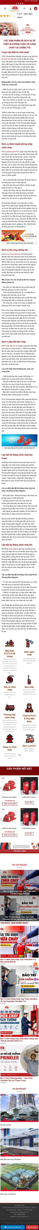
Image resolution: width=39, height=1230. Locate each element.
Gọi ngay (33, 1227)
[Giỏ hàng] (35, 8)
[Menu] (5, 8)
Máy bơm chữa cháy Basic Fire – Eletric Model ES (9, 797)
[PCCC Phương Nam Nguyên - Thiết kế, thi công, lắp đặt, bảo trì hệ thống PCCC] (15, 8)
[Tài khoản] (30, 8)
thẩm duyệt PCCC (13, 151)
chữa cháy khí (13, 549)
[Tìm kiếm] (24, 8)
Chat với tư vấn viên (13, 1227)
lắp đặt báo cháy (13, 346)
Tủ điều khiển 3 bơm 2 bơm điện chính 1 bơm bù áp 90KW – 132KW (29, 797)
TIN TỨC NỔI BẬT (19, 865)
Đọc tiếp (29, 802)
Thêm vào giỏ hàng (10, 804)
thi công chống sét (14, 254)
